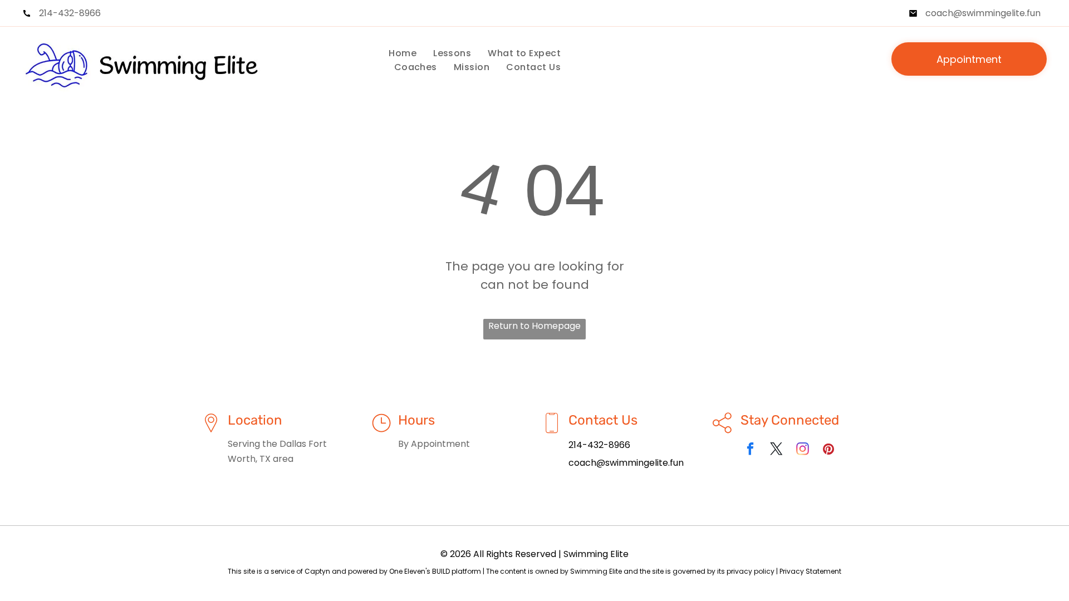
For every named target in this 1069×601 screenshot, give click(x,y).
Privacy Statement (810, 571)
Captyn (317, 571)
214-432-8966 (70, 13)
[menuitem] (402, 53)
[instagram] (802, 450)
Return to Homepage (534, 325)
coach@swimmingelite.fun (983, 13)
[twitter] (776, 450)
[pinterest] (828, 450)
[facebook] (750, 450)
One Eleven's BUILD (419, 571)
